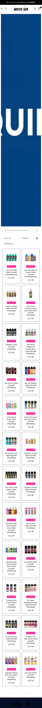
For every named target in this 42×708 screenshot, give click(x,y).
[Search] (6, 8)
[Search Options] (37, 230)
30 (27, 693)
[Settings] (35, 8)
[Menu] (2, 8)
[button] (39, 8)
